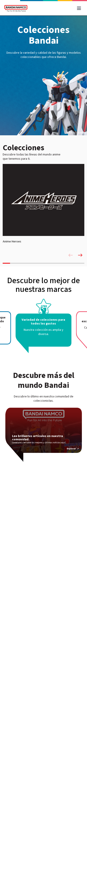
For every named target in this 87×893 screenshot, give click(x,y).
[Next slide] (80, 255)
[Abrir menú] (79, 8)
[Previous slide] (70, 255)
